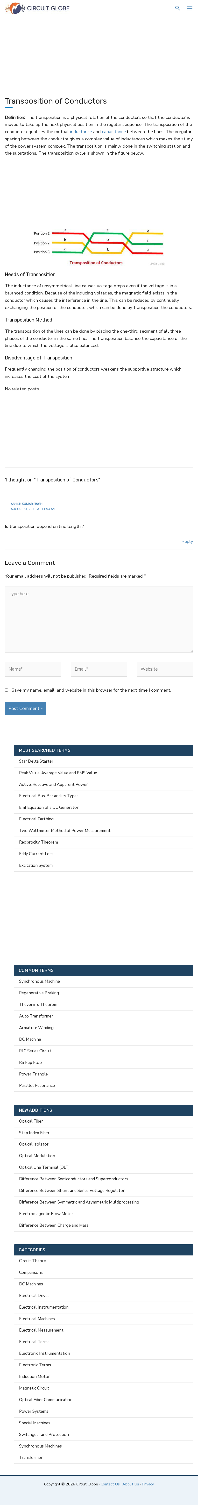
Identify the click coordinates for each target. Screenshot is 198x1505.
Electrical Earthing (36, 819)
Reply (187, 541)
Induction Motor (34, 1376)
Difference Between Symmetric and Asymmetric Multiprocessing (79, 1202)
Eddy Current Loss (36, 854)
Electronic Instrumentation (44, 1353)
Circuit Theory (32, 1261)
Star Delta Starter (36, 761)
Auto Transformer (36, 1016)
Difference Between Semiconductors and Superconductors (73, 1179)
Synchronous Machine (39, 981)
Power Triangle (33, 1074)
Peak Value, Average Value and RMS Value (58, 773)
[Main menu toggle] (189, 8)
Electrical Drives (34, 1295)
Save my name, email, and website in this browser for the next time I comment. (91, 690)
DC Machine (30, 1039)
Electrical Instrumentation (44, 1307)
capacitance (114, 132)
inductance (81, 132)
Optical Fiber (31, 1121)
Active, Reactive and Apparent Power (53, 784)
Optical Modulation (37, 1156)
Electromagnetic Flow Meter (46, 1214)
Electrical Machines (37, 1319)
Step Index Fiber (34, 1133)
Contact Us (110, 1484)
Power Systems (33, 1411)
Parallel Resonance (37, 1085)
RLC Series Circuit (35, 1051)
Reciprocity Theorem (38, 842)
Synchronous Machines (40, 1446)
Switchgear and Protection (44, 1434)
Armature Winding (36, 1028)
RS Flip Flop (30, 1062)
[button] (178, 8)
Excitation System (36, 865)
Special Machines (34, 1423)
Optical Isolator (34, 1144)
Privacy (148, 1484)
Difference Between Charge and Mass (54, 1225)
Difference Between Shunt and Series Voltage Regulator (72, 1190)
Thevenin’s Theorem (38, 1004)
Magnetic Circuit (34, 1388)
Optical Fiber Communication (45, 1400)
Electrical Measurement (41, 1330)
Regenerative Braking (39, 993)
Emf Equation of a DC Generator (48, 807)
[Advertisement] (99, 53)
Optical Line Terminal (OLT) (44, 1167)
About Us (130, 1484)
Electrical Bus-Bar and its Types (48, 796)
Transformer (30, 1457)
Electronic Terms (35, 1365)
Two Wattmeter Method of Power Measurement (65, 830)
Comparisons (31, 1272)
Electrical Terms (34, 1342)
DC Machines (31, 1284)
